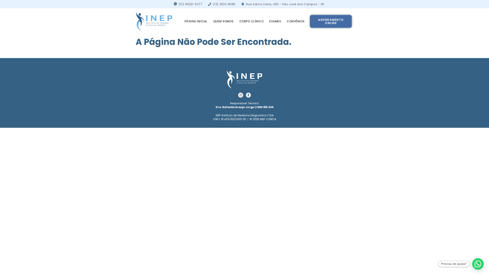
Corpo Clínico (251, 21)
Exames (275, 21)
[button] (478, 264)
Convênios (296, 21)
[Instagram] (240, 95)
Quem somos (223, 21)
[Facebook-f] (248, 95)
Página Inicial (196, 21)
